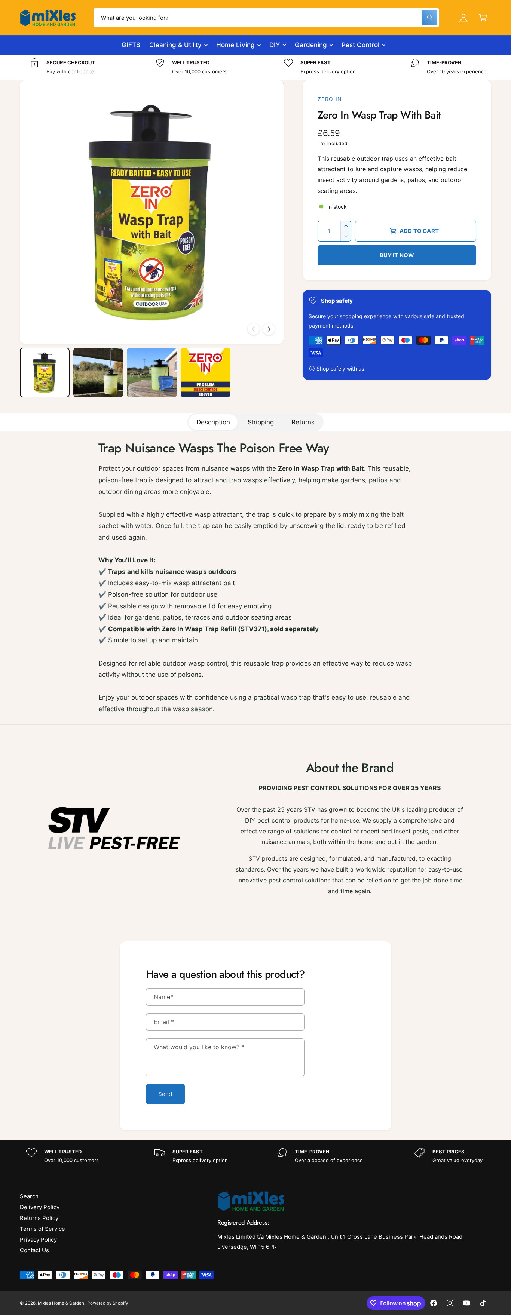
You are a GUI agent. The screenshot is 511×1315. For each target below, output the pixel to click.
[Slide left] (254, 329)
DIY (274, 45)
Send (165, 1094)
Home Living (235, 45)
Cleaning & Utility (175, 45)
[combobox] (266, 17)
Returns (303, 422)
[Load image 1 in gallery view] (45, 372)
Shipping (260, 422)
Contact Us (34, 1250)
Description (213, 422)
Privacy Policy (38, 1239)
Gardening (311, 45)
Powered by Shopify (108, 1303)
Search (29, 1196)
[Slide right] (269, 329)
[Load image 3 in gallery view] (152, 372)
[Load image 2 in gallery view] (98, 372)
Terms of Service (42, 1228)
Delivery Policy (39, 1207)
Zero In (330, 99)
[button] (483, 17)
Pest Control (360, 45)
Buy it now (397, 255)
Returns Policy (39, 1218)
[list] (255, 67)
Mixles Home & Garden (61, 1303)
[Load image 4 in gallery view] (205, 372)
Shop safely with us (340, 368)
